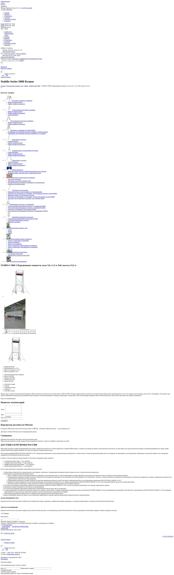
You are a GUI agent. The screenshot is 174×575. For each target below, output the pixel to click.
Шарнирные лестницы (19, 160)
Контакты (7, 21)
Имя (2, 414)
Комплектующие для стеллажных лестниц (21, 195)
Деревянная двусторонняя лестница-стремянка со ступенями (27, 133)
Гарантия (7, 17)
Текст (2, 409)
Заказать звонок (6, 77)
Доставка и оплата (10, 19)
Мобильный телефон (27, 568)
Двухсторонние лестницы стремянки (21, 121)
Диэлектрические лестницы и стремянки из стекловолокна (26, 182)
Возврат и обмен (9, 542)
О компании (8, 16)
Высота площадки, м (10, 370)
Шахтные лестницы (14, 222)
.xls (3, 75)
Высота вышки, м (9, 371)
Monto (10, 231)
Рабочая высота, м (10, 368)
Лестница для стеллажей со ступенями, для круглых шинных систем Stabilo (31, 197)
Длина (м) (7, 381)
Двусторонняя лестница (34, 59)
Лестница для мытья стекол (16, 184)
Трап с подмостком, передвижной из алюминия (22, 247)
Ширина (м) (8, 378)
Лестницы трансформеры (19, 261)
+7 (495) (8, 533)
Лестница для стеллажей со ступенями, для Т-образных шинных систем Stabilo (32, 193)
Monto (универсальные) (15, 102)
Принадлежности (17, 170)
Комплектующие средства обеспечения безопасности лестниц (27, 171)
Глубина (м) (8, 379)
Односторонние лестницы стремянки (23, 110)
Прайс (3, 24)
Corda (10, 229)
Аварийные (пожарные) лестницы (22, 217)
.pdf (6, 75)
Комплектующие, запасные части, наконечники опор (24, 173)
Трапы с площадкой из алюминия (18, 240)
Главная (6, 13)
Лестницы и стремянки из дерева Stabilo (22, 130)
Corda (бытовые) (13, 115)
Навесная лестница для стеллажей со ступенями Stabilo (25, 192)
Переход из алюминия (15, 244)
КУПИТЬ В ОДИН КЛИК (20, 526)
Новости (7, 14)
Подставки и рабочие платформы (22, 100)
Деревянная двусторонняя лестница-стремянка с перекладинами (28, 132)
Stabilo (10, 233)
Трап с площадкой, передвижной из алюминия (22, 245)
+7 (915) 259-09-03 (6, 9)
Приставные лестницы (19, 139)
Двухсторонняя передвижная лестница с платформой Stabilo (26, 207)
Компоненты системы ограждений (18, 255)
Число (3, 418)
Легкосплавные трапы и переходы (21, 239)
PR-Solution (4, 559)
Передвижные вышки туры (18, 228)
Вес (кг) (6, 376)
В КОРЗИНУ (6, 526)
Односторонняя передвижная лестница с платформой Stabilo (27, 206)
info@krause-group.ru (8, 51)
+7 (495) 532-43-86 (26, 8)
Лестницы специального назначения (23, 177)
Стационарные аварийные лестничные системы (23, 218)
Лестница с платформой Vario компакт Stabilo (22, 209)
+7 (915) (167, 536)
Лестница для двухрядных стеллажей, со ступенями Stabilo (26, 198)
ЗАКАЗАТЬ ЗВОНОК (7, 57)
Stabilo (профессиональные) (16, 104)
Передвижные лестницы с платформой (22, 204)
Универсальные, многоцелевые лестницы (25, 150)
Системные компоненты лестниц (18, 220)
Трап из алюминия (13, 242)
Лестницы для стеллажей (20, 190)
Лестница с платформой (19, 59)
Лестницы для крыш (14, 179)
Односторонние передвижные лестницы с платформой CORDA (28, 211)
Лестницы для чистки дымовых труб (19, 181)
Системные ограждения (19, 252)
